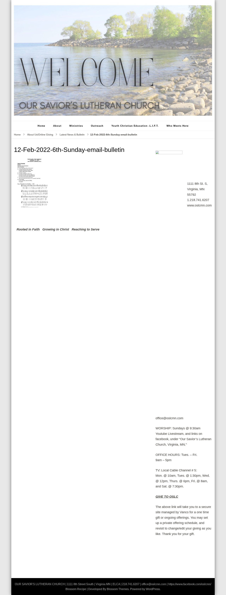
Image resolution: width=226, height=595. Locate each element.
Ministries (76, 125)
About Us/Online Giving (40, 134)
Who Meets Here (177, 125)
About (57, 125)
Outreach (97, 125)
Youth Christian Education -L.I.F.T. (135, 125)
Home (41, 125)
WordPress (153, 589)
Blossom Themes (118, 589)
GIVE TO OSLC (167, 496)
